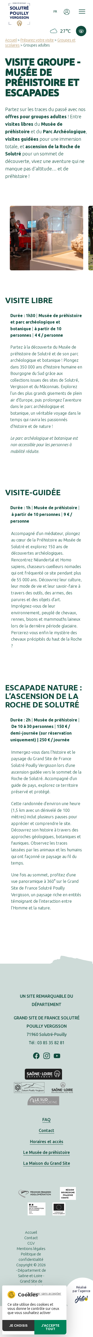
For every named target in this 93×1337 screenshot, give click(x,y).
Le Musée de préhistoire (46, 1152)
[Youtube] (57, 1056)
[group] (46, 238)
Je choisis (18, 1325)
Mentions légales (31, 1248)
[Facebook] (36, 1056)
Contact (46, 1130)
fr (55, 11)
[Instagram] (46, 1056)
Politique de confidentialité (31, 1257)
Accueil (11, 40)
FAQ (46, 1119)
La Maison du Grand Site (46, 1163)
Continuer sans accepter (43, 1293)
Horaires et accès (46, 1141)
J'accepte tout (50, 1327)
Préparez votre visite (37, 40)
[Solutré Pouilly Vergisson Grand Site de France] (19, 14)
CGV (31, 1243)
